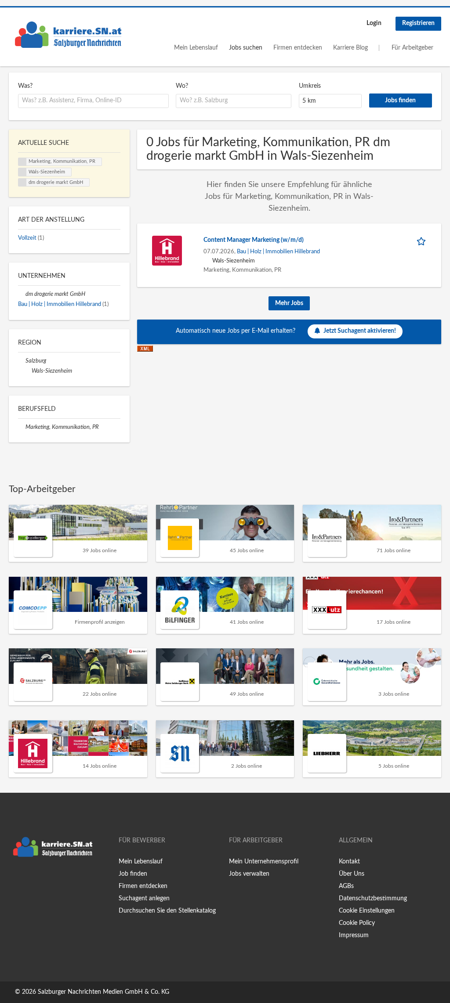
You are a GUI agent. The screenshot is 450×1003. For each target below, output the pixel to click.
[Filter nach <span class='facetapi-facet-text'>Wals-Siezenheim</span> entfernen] (22, 172)
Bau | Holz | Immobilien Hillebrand (278, 251)
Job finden (133, 874)
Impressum (354, 935)
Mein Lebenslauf (196, 48)
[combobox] (93, 101)
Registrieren (418, 23)
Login (374, 23)
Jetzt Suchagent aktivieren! (359, 331)
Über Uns (351, 874)
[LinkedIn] (42, 880)
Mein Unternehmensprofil (263, 862)
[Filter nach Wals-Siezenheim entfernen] (28, 371)
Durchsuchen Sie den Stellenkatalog (167, 911)
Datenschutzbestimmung (373, 898)
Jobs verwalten (249, 874)
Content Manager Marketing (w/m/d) (253, 240)
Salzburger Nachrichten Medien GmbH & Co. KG (103, 992)
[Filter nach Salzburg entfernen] (21, 360)
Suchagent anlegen (144, 898)
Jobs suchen (245, 48)
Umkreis (310, 86)
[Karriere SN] (68, 35)
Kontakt (349, 862)
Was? (25, 86)
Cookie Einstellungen (367, 911)
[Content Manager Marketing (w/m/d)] (167, 251)
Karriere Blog (350, 48)
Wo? (182, 86)
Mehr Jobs (289, 303)
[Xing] (29, 880)
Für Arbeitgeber (412, 48)
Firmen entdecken (297, 48)
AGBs (346, 886)
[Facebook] (15, 880)
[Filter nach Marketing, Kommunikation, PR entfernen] (21, 427)
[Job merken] (423, 240)
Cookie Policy (357, 923)
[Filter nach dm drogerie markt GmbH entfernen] (21, 294)
